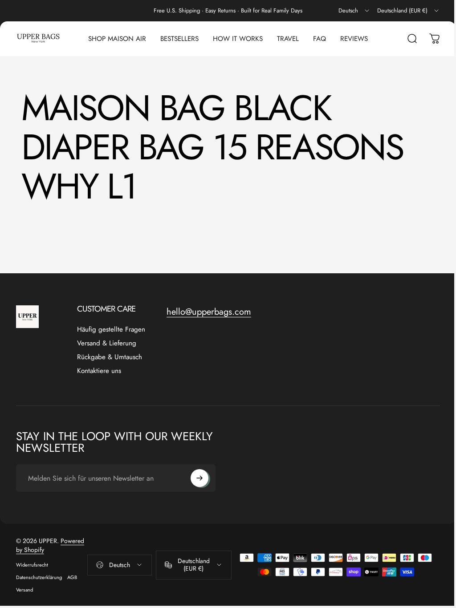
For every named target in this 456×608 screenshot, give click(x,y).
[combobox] (354, 10)
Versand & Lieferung (106, 343)
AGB (72, 577)
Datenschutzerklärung (39, 577)
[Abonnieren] (199, 478)
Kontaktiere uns (99, 371)
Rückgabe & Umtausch (109, 357)
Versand (24, 589)
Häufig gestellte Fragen (111, 329)
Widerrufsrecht (32, 564)
